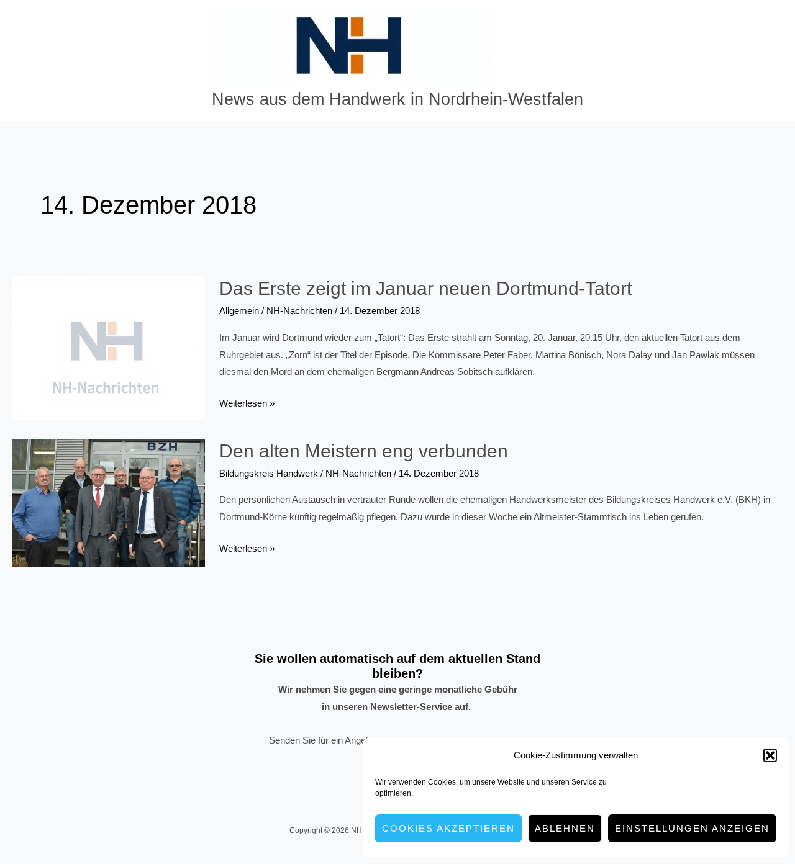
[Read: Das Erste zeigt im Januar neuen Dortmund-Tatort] (108, 347)
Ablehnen (565, 828)
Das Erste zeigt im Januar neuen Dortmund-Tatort (425, 288)
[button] (770, 755)
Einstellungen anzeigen (692, 828)
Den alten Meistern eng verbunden (363, 451)
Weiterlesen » (247, 404)
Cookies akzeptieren (448, 828)
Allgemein (239, 310)
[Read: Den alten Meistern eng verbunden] (108, 502)
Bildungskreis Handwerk (268, 473)
